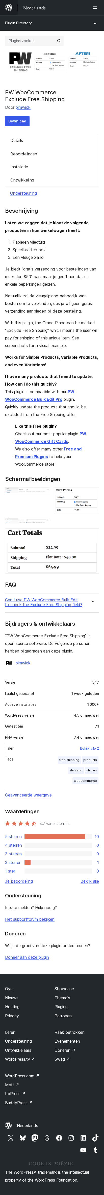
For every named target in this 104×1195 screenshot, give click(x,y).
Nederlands (27, 1125)
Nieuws (11, 997)
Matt (12, 1084)
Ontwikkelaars (18, 1050)
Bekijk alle (90, 881)
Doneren (65, 1050)
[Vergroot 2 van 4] (92, 494)
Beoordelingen (23, 153)
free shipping (69, 760)
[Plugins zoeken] (59, 41)
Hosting (12, 1006)
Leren (10, 1032)
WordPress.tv (20, 1059)
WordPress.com (22, 1075)
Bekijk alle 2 (89, 748)
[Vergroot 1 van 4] (43, 494)
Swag (62, 1059)
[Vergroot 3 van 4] (43, 524)
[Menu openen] (96, 7)
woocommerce (85, 781)
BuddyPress (19, 1102)
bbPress (15, 1093)
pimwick (23, 107)
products (90, 760)
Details (16, 140)
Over (9, 988)
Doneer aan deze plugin (27, 957)
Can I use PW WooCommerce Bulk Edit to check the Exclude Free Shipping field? (43, 602)
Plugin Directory (18, 23)
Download (17, 121)
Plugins (61, 1006)
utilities (91, 770)
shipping (75, 770)
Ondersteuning (23, 193)
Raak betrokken (70, 1032)
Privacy (12, 1015)
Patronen (63, 1015)
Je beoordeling (19, 881)
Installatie (19, 166)
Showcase (64, 988)
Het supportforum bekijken (30, 919)
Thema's (62, 997)
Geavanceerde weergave (28, 795)
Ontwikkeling (22, 180)
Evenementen (67, 1041)
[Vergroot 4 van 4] (92, 535)
